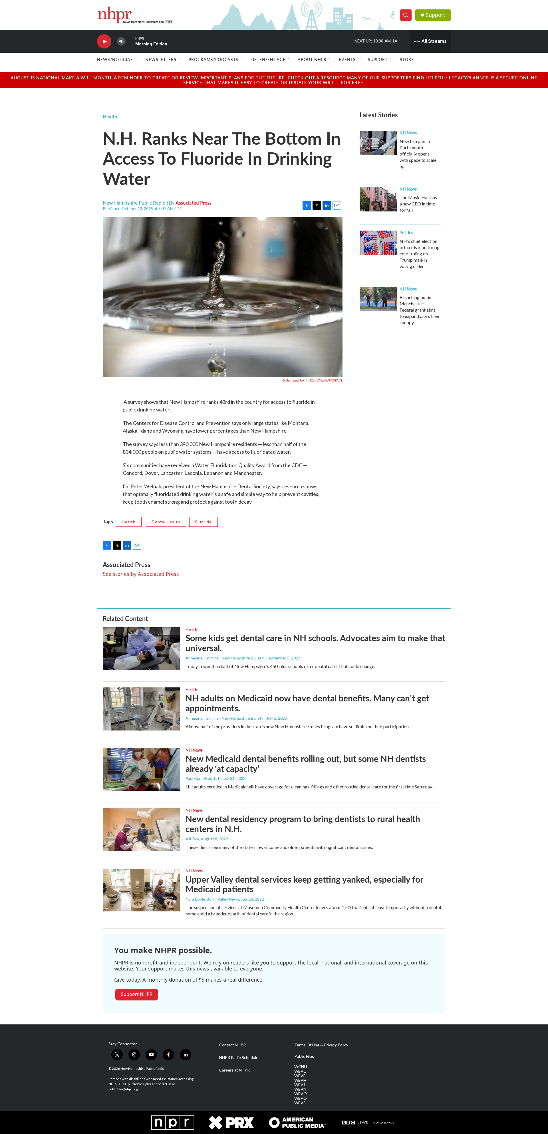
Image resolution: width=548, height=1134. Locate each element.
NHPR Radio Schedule (238, 1057)
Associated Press (193, 202)
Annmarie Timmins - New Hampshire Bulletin (225, 657)
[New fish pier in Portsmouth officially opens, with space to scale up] (378, 143)
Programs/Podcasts (213, 59)
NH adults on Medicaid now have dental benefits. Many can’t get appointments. (307, 703)
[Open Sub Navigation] (137, 59)
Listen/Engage (268, 59)
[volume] (121, 41)
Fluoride (203, 521)
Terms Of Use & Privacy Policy (321, 1045)
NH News (408, 133)
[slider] (130, 41)
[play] (104, 41)
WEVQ (300, 1098)
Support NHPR (136, 994)
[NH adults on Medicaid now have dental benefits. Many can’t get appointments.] (141, 708)
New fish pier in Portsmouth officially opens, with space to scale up (418, 153)
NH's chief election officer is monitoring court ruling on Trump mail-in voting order (420, 253)
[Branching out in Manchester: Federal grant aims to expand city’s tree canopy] (378, 299)
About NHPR (312, 59)
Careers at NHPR (234, 1070)
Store (407, 59)
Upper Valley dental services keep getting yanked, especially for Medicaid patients (304, 884)
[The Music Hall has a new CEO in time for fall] (378, 199)
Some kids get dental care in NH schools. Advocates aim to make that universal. (315, 643)
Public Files (304, 1056)
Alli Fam (192, 838)
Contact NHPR (232, 1045)
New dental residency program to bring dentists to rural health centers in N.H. (303, 824)
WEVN (300, 1089)
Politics (406, 232)
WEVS (300, 1103)
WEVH (300, 1080)
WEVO (300, 1093)
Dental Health (166, 521)
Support (435, 15)
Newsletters (160, 59)
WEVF (299, 1076)
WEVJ (299, 1084)
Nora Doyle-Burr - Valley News (212, 899)
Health (110, 116)
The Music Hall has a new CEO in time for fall (418, 204)
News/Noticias (115, 59)
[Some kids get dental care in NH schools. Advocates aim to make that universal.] (141, 648)
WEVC (300, 1071)
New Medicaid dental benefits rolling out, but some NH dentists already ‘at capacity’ (306, 763)
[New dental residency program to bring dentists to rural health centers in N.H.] (141, 829)
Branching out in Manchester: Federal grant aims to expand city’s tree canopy (419, 309)
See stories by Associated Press (141, 573)
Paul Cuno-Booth (201, 778)
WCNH (300, 1066)
